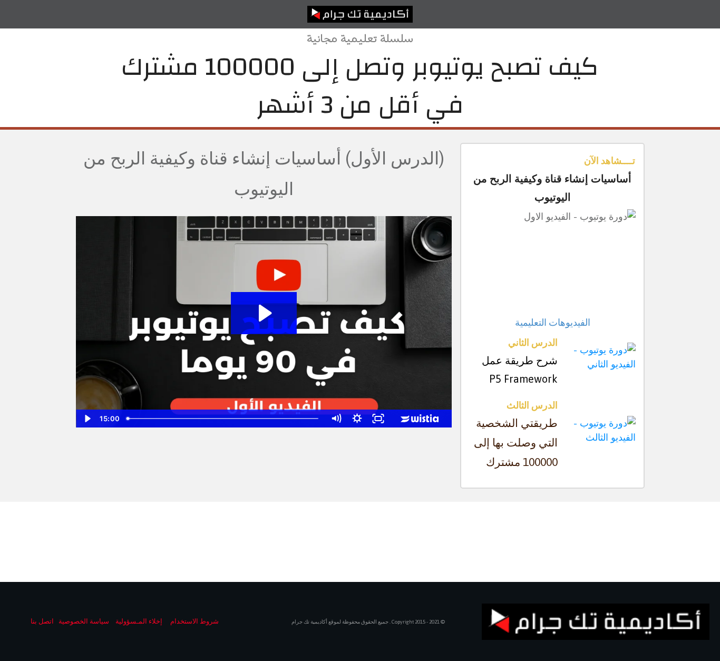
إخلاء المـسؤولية (138, 621)
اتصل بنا (42, 621)
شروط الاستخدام (194, 621)
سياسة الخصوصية (84, 621)
